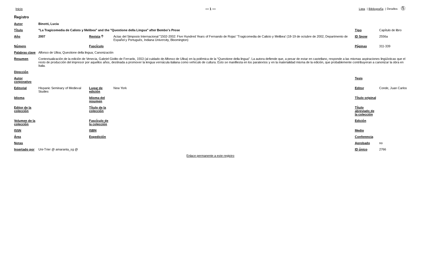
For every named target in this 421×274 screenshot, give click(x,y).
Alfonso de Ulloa (49, 52)
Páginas (361, 46)
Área (17, 136)
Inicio (19, 9)
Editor (359, 88)
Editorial (20, 88)
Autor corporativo (23, 80)
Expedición (97, 136)
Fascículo (96, 46)
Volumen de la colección (24, 122)
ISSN (17, 130)
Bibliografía (376, 8)
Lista (362, 8)
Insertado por (24, 149)
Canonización (104, 52)
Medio (359, 130)
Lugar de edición (96, 89)
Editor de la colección (22, 109)
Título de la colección (97, 109)
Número (20, 46)
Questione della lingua (77, 52)
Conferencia (364, 136)
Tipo (358, 30)
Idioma (19, 97)
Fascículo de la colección (98, 122)
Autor (18, 24)
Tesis (359, 78)
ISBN (93, 130)
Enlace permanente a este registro (210, 155)
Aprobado (362, 143)
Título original (365, 97)
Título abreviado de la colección (364, 111)
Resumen (21, 58)
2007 (41, 36)
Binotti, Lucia (48, 24)
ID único (361, 149)
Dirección (21, 72)
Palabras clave (25, 52)
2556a (383, 36)
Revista (94, 36)
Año (17, 36)
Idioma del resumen (97, 99)
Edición (360, 120)
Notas (18, 143)
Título (18, 30)
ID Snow (361, 36)
